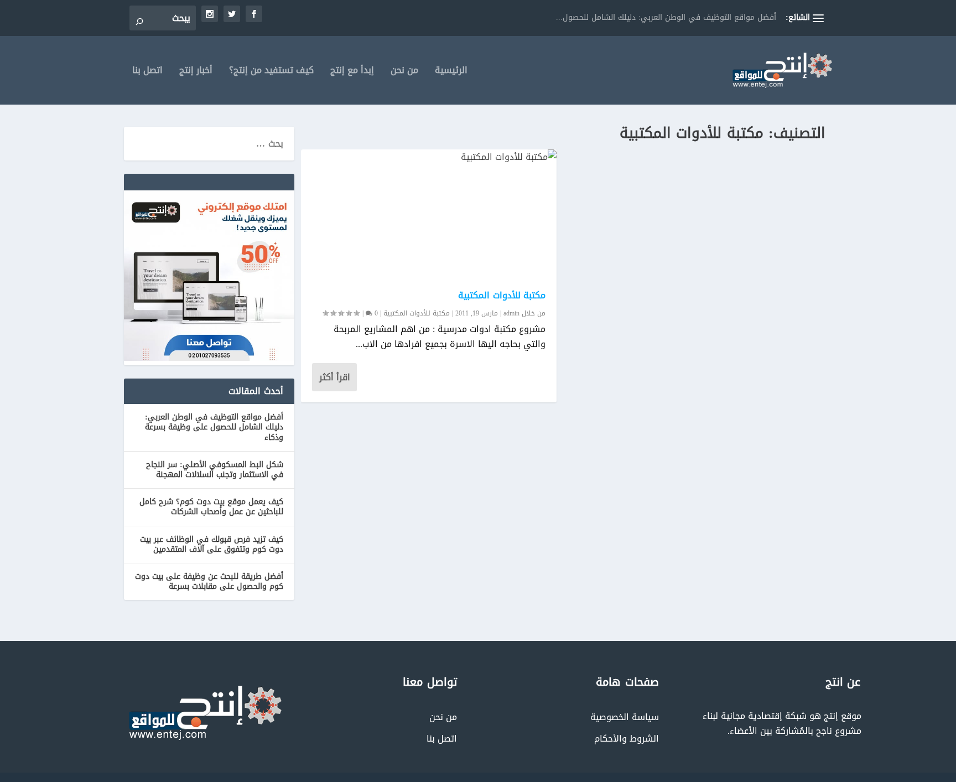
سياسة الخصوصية (624, 717)
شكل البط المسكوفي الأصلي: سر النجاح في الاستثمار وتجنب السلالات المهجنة (214, 469)
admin (511, 313)
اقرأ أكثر (334, 377)
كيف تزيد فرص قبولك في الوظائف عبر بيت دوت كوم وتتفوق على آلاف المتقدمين (211, 544)
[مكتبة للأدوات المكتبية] (429, 214)
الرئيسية (451, 72)
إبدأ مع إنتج (352, 72)
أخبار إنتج (195, 72)
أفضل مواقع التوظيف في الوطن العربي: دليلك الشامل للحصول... (666, 17)
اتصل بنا (147, 72)
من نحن (404, 72)
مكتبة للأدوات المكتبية (501, 295)
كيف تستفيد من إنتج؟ (271, 72)
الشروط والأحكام (626, 738)
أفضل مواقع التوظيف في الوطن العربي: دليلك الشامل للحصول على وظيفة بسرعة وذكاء (214, 427)
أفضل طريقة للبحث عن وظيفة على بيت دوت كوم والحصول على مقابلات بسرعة (209, 581)
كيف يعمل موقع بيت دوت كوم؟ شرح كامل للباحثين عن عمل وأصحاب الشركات (211, 506)
